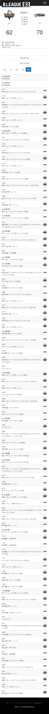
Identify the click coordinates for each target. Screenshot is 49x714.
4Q (28, 69)
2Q (17, 69)
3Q (23, 69)
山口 (9, 23)
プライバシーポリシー (26, 703)
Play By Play (24, 58)
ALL (4, 69)
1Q (11, 69)
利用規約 (37, 703)
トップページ (13, 703)
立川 (39, 23)
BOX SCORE (24, 63)
